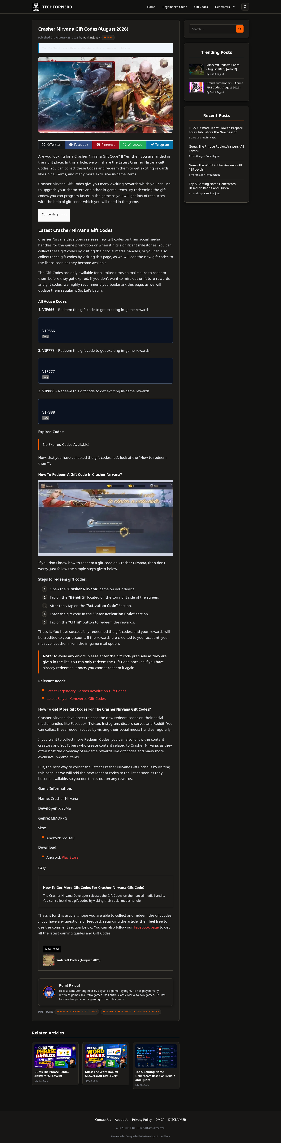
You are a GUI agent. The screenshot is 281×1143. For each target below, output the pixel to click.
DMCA (159, 1120)
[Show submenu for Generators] (234, 6)
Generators (222, 7)
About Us (121, 1120)
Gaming (108, 37)
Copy (45, 336)
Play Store (70, 857)
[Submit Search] (240, 29)
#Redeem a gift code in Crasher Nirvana (131, 1011)
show (62, 214)
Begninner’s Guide (174, 7)
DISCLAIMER (177, 1120)
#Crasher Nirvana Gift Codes (77, 1011)
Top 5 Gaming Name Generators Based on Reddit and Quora (155, 1076)
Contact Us (103, 1120)
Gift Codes (201, 7)
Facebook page (146, 927)
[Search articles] (245, 7)
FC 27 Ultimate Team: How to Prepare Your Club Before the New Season (216, 130)
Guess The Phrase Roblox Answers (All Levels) (51, 1074)
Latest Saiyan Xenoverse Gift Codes (76, 698)
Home (151, 7)
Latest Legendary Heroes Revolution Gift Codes (86, 690)
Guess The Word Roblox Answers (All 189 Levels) (101, 1074)
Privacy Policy (142, 1120)
